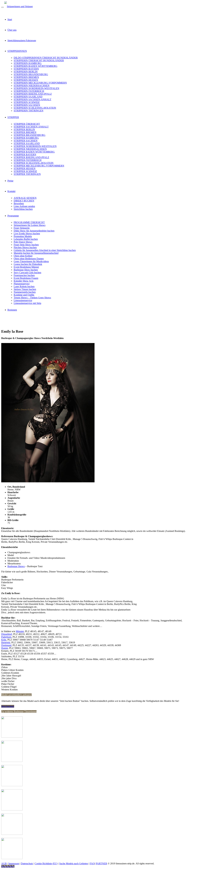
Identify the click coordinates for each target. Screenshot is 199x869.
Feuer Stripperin (22, 228)
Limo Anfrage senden (24, 206)
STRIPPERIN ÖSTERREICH (29, 91)
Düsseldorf (6, 634)
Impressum (13, 863)
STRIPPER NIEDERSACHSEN (30, 149)
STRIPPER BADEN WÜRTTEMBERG (34, 151)
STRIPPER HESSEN (24, 168)
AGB (4, 863)
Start (9, 19)
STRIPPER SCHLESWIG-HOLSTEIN (33, 163)
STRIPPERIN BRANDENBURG (31, 74)
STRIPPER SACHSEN (25, 140)
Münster (20, 631)
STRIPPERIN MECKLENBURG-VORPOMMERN (40, 82)
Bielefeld (5, 642)
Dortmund (6, 645)
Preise (10, 180)
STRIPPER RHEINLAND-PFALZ (31, 157)
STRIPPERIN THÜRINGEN (28, 110)
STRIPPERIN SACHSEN (27, 105)
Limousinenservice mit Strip (27, 303)
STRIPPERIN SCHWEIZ (27, 102)
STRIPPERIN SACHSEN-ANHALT (32, 99)
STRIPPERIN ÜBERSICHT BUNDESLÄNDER (39, 60)
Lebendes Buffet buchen (26, 239)
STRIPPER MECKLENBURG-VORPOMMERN (39, 165)
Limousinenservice (23, 300)
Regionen (12, 309)
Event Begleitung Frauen (26, 278)
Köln (3, 639)
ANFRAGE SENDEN (25, 198)
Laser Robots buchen (24, 286)
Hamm (4, 648)
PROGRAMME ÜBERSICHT (29, 222)
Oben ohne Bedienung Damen (29, 258)
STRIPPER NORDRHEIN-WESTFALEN (35, 146)
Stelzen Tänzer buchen (25, 289)
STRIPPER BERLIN (24, 129)
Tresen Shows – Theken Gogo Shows (32, 297)
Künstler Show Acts (23, 281)
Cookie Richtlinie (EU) (46, 863)
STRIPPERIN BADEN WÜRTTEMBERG (35, 66)
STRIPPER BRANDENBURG (29, 135)
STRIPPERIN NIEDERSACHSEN (31, 85)
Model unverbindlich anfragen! (16, 694)
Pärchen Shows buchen (25, 247)
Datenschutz (27, 863)
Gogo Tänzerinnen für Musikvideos (31, 261)
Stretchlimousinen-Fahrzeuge (21, 40)
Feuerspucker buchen (24, 275)
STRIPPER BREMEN (25, 132)
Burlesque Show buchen (26, 269)
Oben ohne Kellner (23, 255)
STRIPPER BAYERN (25, 154)
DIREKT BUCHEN (24, 200)
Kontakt (11, 191)
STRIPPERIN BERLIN (26, 71)
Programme (13, 215)
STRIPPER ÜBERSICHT (27, 124)
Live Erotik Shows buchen (27, 233)
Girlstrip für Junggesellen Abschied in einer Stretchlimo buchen (45, 250)
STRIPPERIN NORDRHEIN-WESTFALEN (36, 88)
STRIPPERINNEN (17, 51)
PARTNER (101, 863)
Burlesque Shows (16, 566)
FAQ (92, 863)
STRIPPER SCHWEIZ (25, 171)
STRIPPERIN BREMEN (26, 77)
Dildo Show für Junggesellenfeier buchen (34, 230)
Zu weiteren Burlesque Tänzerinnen (19, 711)
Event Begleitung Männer (26, 267)
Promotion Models (23, 236)
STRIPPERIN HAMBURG (28, 63)
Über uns (11, 30)
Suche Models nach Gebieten (73, 863)
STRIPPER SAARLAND (27, 143)
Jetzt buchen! (7, 706)
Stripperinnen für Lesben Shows (29, 225)
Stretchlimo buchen (23, 209)
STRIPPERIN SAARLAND (28, 96)
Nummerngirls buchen (25, 292)
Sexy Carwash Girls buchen (27, 272)
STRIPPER (13, 117)
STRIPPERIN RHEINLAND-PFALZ (33, 94)
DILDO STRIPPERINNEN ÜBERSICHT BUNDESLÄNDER (46, 57)
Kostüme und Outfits (24, 294)
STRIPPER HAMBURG (26, 138)
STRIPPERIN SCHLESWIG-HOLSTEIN (35, 107)
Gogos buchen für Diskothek (28, 264)
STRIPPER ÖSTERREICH (28, 160)
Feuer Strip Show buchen (26, 244)
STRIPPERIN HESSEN (26, 80)
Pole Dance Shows (23, 242)
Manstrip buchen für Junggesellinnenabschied (36, 253)
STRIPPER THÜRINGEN (27, 174)
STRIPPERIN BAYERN (26, 68)
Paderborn (6, 637)
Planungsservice (22, 283)
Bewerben (19, 203)
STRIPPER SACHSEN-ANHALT (31, 126)
